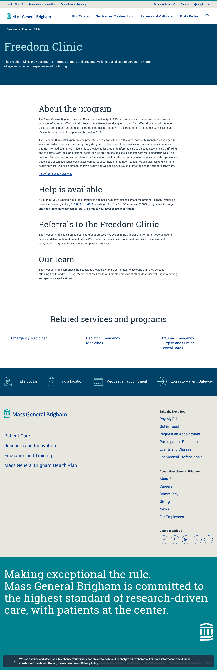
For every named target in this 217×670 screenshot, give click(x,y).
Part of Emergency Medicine (55, 173)
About (167, 479)
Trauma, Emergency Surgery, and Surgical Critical (178, 343)
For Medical (181, 457)
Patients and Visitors (155, 16)
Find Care (78, 16)
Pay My (168, 419)
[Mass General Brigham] (29, 16)
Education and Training (73, 4)
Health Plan (13, 4)
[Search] (207, 16)
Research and (30, 445)
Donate (185, 4)
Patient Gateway (163, 4)
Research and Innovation (42, 4)
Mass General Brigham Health (40, 465)
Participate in (179, 442)
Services (12, 29)
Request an (180, 434)
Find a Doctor (189, 16)
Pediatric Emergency (103, 340)
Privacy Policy (89, 663)
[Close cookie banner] (198, 661)
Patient (17, 436)
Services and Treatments (113, 16)
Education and (28, 455)
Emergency (28, 338)
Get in (170, 426)
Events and (175, 449)
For (172, 517)
